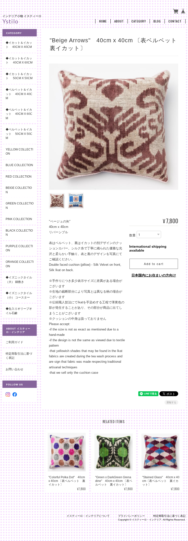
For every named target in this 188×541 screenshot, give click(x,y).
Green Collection (20, 205)
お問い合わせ (14, 369)
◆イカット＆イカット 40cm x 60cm (19, 60)
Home (103, 21)
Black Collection (19, 232)
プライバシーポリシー (131, 515)
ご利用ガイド (14, 342)
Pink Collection (19, 219)
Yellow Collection (19, 151)
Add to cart (154, 264)
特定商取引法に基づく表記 (19, 356)
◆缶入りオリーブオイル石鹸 (19, 311)
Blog (157, 21)
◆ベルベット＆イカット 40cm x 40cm (19, 94)
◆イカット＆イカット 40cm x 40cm (19, 45)
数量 (132, 235)
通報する (171, 402)
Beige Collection (19, 190)
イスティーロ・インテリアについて (88, 515)
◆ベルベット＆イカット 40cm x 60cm (19, 114)
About (119, 21)
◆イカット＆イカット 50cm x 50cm (21, 76)
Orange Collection (20, 264)
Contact (175, 21)
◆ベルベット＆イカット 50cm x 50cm (19, 133)
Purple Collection (19, 248)
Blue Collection (19, 165)
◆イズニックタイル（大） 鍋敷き (19, 279)
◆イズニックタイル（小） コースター (19, 295)
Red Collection (19, 176)
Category (138, 21)
